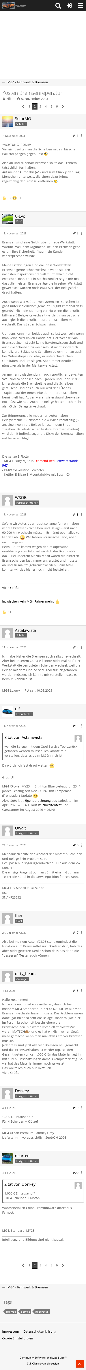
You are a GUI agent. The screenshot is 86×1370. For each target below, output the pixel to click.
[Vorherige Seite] (23, 106)
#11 (76, 135)
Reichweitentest (50, 805)
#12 (76, 233)
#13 (76, 514)
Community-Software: (43, 1357)
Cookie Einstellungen (17, 1338)
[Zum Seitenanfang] (80, 1364)
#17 (76, 932)
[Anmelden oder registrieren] (69, 5)
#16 (76, 845)
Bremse (11, 1311)
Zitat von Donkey (20, 1184)
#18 (76, 990)
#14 (76, 647)
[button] (58, 5)
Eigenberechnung (37, 800)
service (25, 1311)
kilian (11, 99)
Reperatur (41, 1311)
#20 (76, 1173)
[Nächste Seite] (63, 106)
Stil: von (43, 1363)
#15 (76, 726)
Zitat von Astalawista (23, 737)
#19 (76, 1108)
